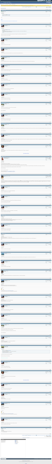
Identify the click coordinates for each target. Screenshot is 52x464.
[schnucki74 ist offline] (2, 177)
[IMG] (15, 441)
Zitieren (50, 37)
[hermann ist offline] (2, 158)
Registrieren (49, 0)
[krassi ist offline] (2, 104)
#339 (50, 205)
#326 (50, 64)
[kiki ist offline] (2, 347)
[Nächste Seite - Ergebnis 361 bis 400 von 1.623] (47, 435)
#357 (50, 392)
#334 (50, 144)
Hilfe (46, 0)
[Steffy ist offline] (2, 272)
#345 (50, 260)
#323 (50, 38)
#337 (50, 185)
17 (43, 435)
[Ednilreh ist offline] (2, 58)
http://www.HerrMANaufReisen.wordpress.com (10, 171)
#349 (50, 304)
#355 (50, 370)
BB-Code (15, 440)
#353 (50, 345)
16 (42, 435)
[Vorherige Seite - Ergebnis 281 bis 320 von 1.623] (29, 435)
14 (40, 435)
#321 (50, 10)
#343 (50, 242)
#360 (50, 427)
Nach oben (50, 436)
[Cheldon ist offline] (2, 26)
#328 (50, 83)
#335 (50, 156)
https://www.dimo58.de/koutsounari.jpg (9, 290)
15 (41, 435)
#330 (50, 102)
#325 (50, 56)
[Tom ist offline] (2, 146)
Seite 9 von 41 (23, 435)
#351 (50, 323)
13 (39, 435)
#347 (50, 279)
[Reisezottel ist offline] (2, 254)
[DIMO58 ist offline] (2, 281)
